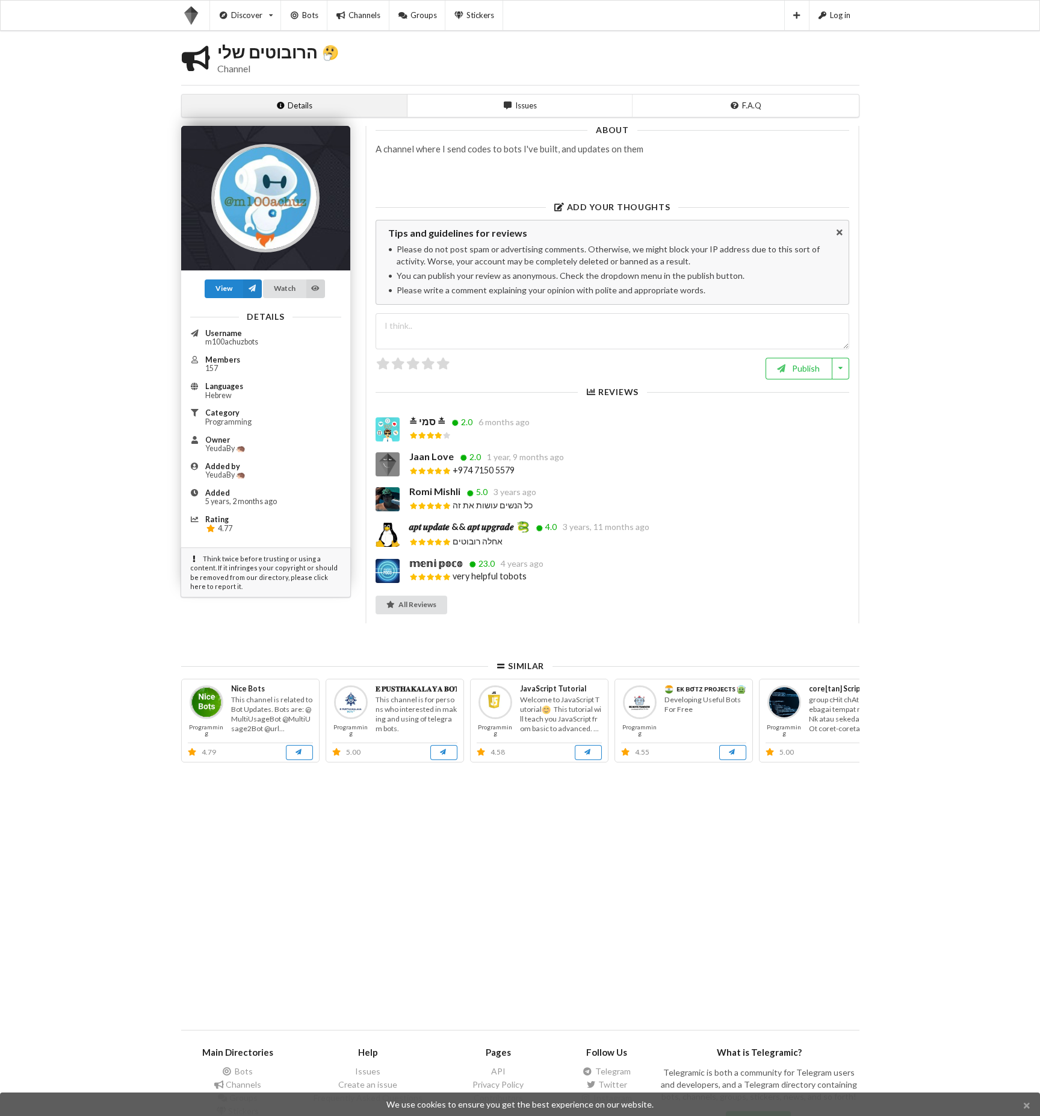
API (498, 1071)
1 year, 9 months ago (525, 457)
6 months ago (504, 422)
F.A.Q (751, 105)
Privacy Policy (498, 1084)
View (223, 288)
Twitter (611, 1084)
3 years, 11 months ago (606, 527)
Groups (423, 15)
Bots (310, 15)
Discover (246, 15)
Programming (228, 421)
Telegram (612, 1071)
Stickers (480, 15)
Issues (526, 105)
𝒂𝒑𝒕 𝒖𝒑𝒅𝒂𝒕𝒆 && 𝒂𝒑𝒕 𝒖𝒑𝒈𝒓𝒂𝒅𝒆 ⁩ (470, 526)
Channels (364, 15)
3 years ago (515, 492)
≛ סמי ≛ (428, 421)
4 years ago (522, 564)
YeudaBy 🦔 (225, 448)
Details (300, 105)
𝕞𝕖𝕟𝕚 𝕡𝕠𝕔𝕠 (437, 563)
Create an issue (367, 1084)
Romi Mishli (435, 491)
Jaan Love (432, 456)
